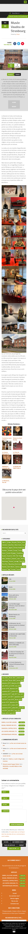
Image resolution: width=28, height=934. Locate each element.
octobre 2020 (20, 677)
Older (14, 102)
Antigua (9, 542)
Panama (11, 561)
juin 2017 (21, 694)
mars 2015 (11, 699)
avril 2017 (11, 697)
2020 (5, 26)
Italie (3, 558)
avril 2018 (11, 686)
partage (16, 561)
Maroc (22, 558)
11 (5, 22)
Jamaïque (8, 558)
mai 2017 (4, 697)
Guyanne (9, 556)
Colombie (4, 545)
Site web (5, 804)
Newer (14, 106)
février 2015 (18, 699)
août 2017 (15, 694)
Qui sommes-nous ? (18, 842)
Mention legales (14, 898)
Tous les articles (9, 845)
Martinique (5, 561)
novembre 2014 (6, 705)
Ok (14, 931)
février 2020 (12, 680)
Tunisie (18, 569)
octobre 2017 (15, 691)
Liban (18, 558)
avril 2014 (11, 710)
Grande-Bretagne (11, 553)
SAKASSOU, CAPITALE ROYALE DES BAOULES (10, 728)
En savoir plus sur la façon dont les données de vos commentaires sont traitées (13, 834)
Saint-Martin (10, 567)
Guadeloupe (20, 553)
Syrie (24, 567)
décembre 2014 (14, 702)
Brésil (23, 542)
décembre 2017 (14, 688)
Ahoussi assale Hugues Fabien (11, 764)
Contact (21, 845)
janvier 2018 (5, 688)
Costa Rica (11, 545)
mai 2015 (4, 699)
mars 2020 (5, 680)
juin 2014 (21, 707)
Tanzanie (4, 569)
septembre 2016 (19, 697)
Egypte (11, 547)
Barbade (14, 542)
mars (5, 25)
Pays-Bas (22, 561)
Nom (4, 792)
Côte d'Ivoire (18, 545)
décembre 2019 (6, 683)
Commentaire (6, 811)
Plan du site (14, 901)
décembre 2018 (15, 683)
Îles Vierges (19, 556)
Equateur (4, 550)
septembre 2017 (6, 694)
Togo (9, 569)
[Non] (26, 927)
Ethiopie (10, 550)
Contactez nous (14, 903)
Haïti (14, 556)
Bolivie (19, 542)
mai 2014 (4, 710)
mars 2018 (18, 686)
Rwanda (4, 567)
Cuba (23, 545)
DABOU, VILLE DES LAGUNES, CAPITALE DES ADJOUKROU (10, 722)
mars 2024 (5, 677)
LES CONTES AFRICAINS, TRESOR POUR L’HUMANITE (10, 731)
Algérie (4, 542)
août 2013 (12, 713)
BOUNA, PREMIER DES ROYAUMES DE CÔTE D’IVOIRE (10, 725)
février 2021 (12, 677)
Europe (15, 550)
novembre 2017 (6, 691)
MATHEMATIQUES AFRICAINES (10, 734)
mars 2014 (17, 710)
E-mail (4, 798)
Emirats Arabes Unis (19, 547)
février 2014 (5, 713)
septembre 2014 (6, 707)
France (17, 74)
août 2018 (5, 686)
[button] (14, 507)
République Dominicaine (14, 564)
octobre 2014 (15, 705)
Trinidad (13, 569)
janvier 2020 (20, 680)
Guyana (4, 556)
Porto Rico (4, 564)
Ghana (3, 553)
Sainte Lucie (18, 567)
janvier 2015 (5, 702)
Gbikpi (18, 34)
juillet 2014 (15, 707)
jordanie (14, 558)
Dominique (5, 547)
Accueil (26, 13)
